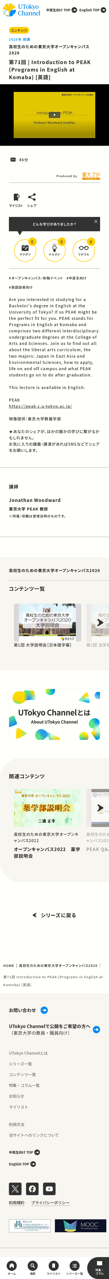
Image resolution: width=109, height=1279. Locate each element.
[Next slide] (100, 622)
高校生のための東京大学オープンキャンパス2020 (54, 570)
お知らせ (16, 1096)
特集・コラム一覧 (24, 1085)
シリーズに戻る (58, 915)
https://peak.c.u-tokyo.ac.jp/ (40, 406)
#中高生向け (76, 278)
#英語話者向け (21, 287)
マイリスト (18, 1107)
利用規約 (16, 1202)
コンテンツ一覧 (22, 1074)
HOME (8, 965)
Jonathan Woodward (35, 500)
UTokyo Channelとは (28, 1053)
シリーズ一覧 (20, 1063)
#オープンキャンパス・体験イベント (36, 278)
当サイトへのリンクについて (34, 1135)
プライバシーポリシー (50, 1202)
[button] (25, 250)
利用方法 (16, 1124)
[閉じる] (96, 221)
